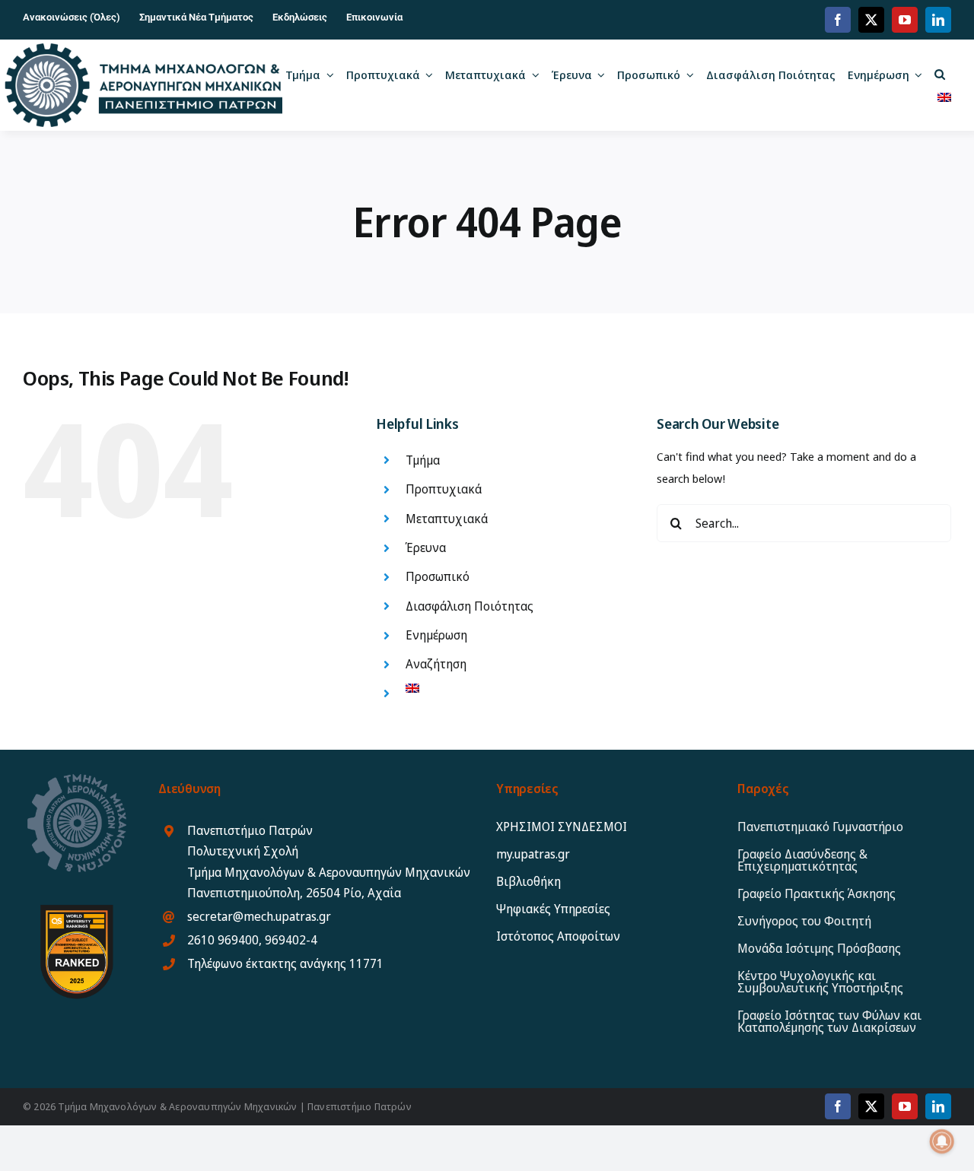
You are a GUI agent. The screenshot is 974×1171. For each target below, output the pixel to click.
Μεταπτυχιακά (447, 518)
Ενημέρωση (436, 635)
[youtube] (905, 20)
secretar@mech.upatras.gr (259, 916)
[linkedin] (938, 20)
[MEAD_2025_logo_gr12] (144, 48)
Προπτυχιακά (444, 489)
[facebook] (838, 20)
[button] (939, 73)
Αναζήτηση (436, 663)
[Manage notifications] (942, 1141)
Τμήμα (423, 460)
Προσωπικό (437, 576)
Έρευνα (426, 547)
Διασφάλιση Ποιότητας (469, 606)
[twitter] (871, 20)
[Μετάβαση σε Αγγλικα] (944, 96)
